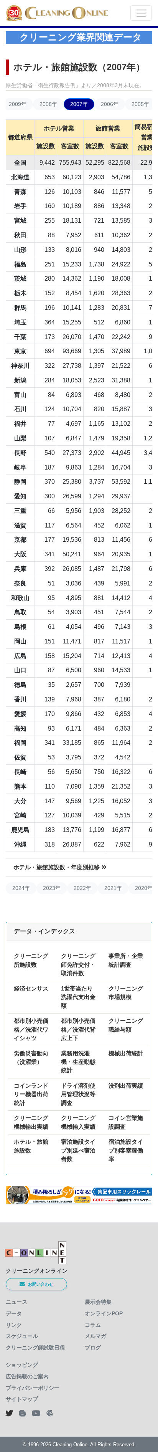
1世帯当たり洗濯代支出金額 (78, 997)
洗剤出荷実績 (126, 1085)
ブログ (93, 1348)
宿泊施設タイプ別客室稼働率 (126, 1150)
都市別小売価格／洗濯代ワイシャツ (31, 1029)
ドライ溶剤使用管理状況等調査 (78, 1094)
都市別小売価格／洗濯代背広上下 (78, 1029)
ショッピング (22, 1365)
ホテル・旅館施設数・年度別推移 (56, 867)
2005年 (140, 104)
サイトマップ (22, 1399)
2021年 (113, 888)
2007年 (79, 104)
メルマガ (95, 1336)
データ (14, 1313)
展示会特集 (98, 1302)
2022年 (82, 888)
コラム (93, 1325)
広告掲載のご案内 (27, 1376)
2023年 (52, 888)
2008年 (48, 104)
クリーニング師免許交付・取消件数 (78, 964)
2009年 (17, 104)
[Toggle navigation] (141, 13)
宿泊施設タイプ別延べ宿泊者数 (78, 1150)
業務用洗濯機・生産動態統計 (78, 1062)
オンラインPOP (104, 1313)
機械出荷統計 (126, 1053)
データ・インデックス (44, 931)
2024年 (21, 888)
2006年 (109, 104)
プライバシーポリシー (32, 1388)
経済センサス (31, 988)
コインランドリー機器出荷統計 (31, 1094)
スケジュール (22, 1336)
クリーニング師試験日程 (35, 1348)
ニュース (16, 1302)
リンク (14, 1325)
